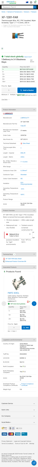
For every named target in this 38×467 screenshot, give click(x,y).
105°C (22, 194)
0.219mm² (24, 170)
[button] (3, 2)
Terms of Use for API (21, 443)
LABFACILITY (25, 118)
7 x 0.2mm (24, 162)
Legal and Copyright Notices (22, 441)
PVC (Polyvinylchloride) (26, 183)
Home (3, 12)
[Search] (34, 7)
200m (22, 157)
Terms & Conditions (7, 443)
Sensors (26, 12)
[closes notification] (30, 234)
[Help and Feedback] (34, 463)
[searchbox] (17, 7)
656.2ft (23, 153)
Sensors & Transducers (14, 12)
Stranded (24, 174)
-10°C (22, 189)
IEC (22, 178)
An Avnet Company (7, 453)
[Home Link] (15, 2)
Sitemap (31, 443)
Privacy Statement (7, 441)
